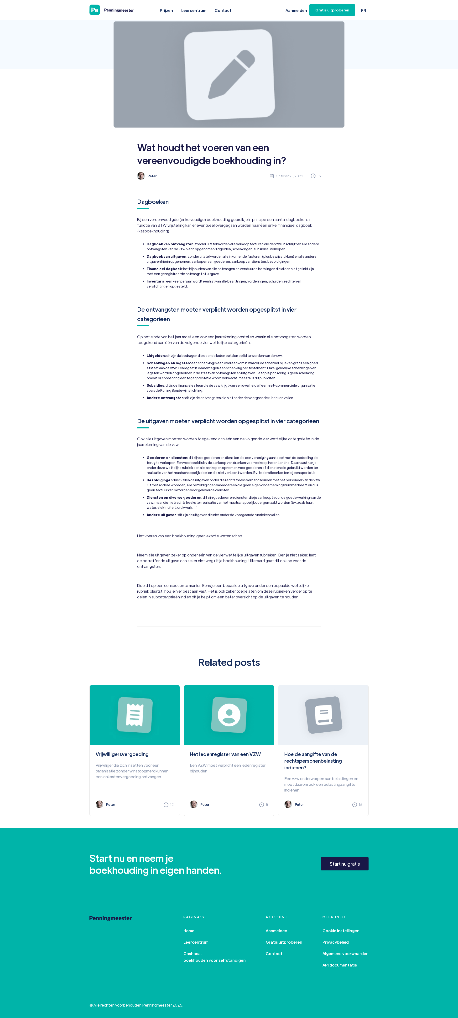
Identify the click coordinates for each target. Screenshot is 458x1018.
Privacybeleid (336, 942)
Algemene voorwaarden (346, 953)
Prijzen (166, 10)
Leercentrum (193, 10)
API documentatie (340, 964)
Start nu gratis (344, 864)
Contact (223, 10)
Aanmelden (296, 10)
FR (363, 10)
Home (188, 930)
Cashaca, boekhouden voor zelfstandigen (214, 957)
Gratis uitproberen (284, 942)
